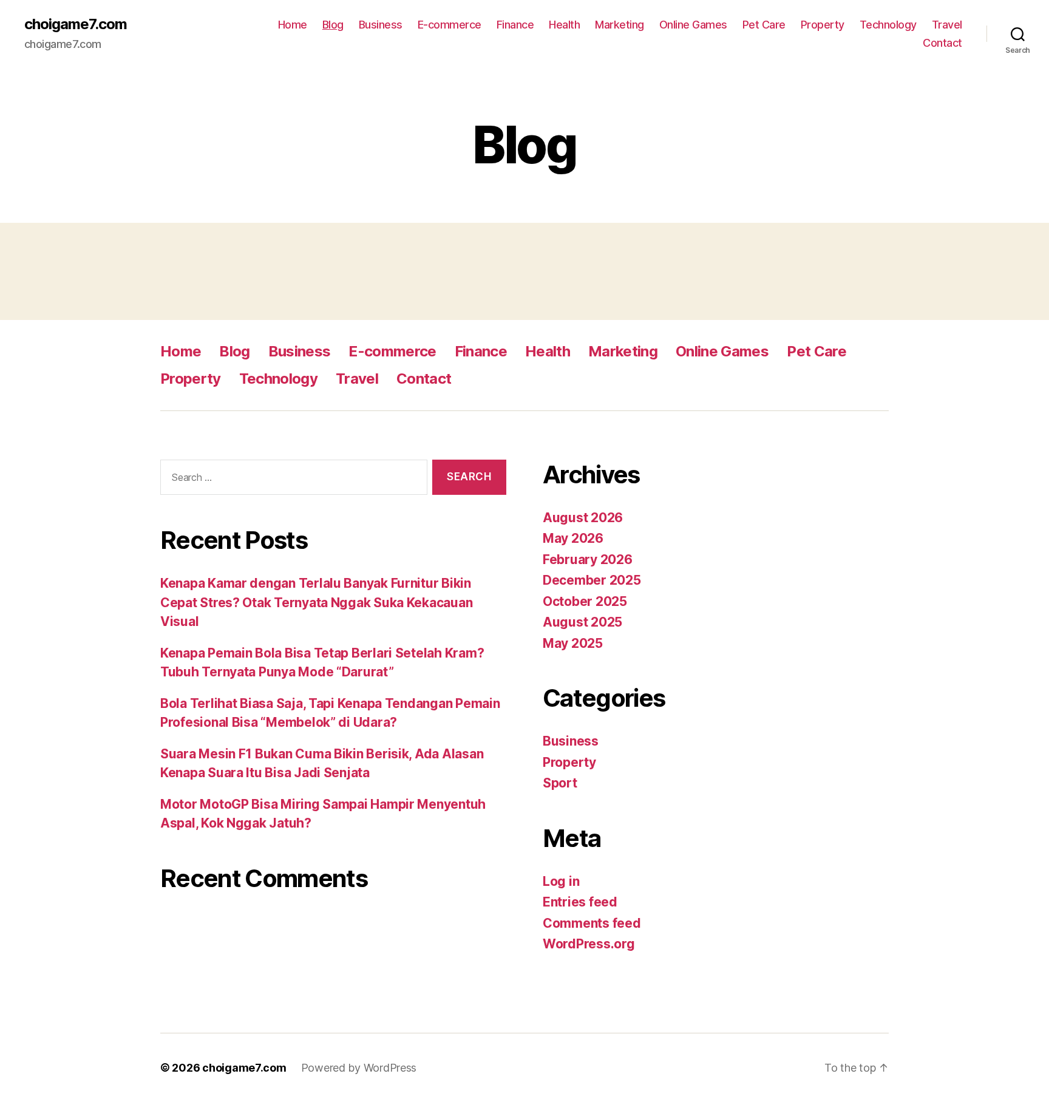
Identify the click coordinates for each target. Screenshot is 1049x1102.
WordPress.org (589, 943)
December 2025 (592, 580)
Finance (515, 24)
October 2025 (585, 601)
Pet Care (764, 24)
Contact (942, 42)
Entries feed (580, 902)
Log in (561, 881)
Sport (560, 783)
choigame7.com (75, 24)
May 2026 (573, 538)
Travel (947, 24)
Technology (888, 24)
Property (822, 24)
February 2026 (588, 559)
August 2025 (582, 622)
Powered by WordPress (359, 1067)
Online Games (693, 24)
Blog (333, 24)
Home (292, 24)
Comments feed (592, 923)
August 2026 (583, 517)
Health (564, 24)
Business (380, 24)
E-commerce (449, 24)
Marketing (619, 24)
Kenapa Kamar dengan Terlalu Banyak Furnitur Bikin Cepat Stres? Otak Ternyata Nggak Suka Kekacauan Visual (316, 602)
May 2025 (573, 643)
